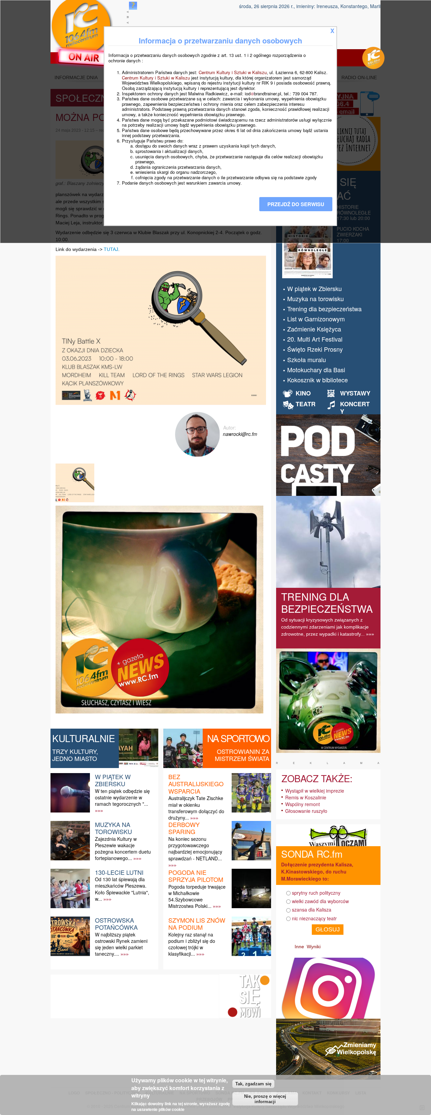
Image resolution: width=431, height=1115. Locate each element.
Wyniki (314, 946)
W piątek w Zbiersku (113, 780)
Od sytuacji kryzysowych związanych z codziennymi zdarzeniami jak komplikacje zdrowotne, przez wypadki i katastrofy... (325, 627)
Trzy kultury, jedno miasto (75, 755)
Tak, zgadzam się (253, 1083)
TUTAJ (111, 249)
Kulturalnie (83, 738)
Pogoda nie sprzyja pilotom (195, 876)
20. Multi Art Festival (314, 338)
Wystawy (355, 393)
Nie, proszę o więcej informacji (265, 1099)
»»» (99, 810)
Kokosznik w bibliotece (317, 379)
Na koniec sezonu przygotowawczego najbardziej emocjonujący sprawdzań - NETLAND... (195, 848)
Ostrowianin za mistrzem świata (242, 755)
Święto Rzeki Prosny (315, 349)
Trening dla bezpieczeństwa (324, 308)
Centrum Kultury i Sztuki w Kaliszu (233, 72)
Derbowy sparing (184, 828)
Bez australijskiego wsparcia (196, 783)
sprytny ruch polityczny (316, 892)
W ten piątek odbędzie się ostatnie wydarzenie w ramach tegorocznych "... (122, 797)
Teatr (306, 404)
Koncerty (355, 408)
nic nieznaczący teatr (314, 918)
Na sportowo (238, 738)
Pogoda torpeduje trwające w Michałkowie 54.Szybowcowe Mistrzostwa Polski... (197, 896)
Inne (299, 946)
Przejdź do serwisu (295, 204)
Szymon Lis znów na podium (196, 924)
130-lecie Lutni (119, 872)
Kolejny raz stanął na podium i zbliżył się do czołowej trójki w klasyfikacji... (191, 944)
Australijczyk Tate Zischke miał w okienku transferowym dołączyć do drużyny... (196, 808)
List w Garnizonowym (316, 318)
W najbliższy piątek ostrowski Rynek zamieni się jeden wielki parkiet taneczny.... (121, 944)
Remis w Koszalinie (305, 797)
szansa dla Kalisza (311, 909)
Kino (303, 393)
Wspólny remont (302, 804)
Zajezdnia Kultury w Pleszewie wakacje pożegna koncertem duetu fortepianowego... (123, 848)
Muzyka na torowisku (113, 828)
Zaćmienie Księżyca (314, 328)
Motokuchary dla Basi (316, 369)
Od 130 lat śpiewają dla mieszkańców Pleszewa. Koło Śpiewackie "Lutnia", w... (122, 889)
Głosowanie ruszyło (306, 810)
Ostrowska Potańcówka (116, 924)
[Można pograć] (76, 502)
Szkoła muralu (306, 359)
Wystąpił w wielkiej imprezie (314, 790)
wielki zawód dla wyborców (320, 901)
